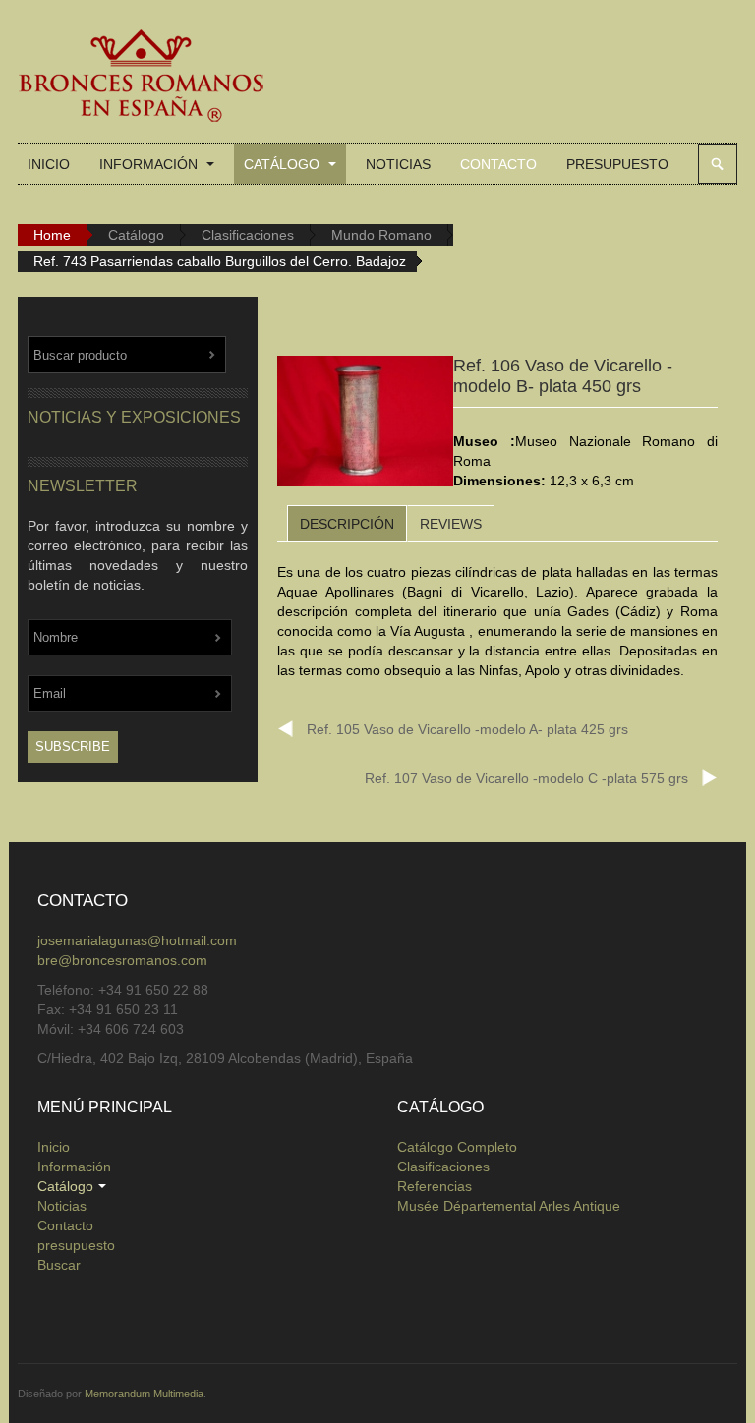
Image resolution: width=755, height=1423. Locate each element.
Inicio (49, 164)
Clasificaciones (248, 235)
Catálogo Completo (457, 1147)
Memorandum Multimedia (144, 1393)
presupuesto (617, 164)
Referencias (434, 1186)
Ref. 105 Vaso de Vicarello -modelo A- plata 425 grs (467, 729)
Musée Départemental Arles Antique (508, 1206)
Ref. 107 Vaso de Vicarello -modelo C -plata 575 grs (526, 778)
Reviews (451, 524)
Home (52, 235)
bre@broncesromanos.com (122, 960)
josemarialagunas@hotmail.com (137, 940)
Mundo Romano (381, 235)
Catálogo (283, 164)
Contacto (498, 164)
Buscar (717, 164)
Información (150, 164)
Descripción (347, 524)
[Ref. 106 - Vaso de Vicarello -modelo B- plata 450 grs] (365, 424)
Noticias (398, 164)
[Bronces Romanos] (140, 76)
